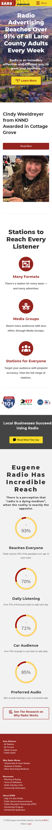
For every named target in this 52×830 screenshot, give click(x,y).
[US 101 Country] (9, 402)
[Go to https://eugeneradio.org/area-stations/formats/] (26, 274)
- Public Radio (9, 753)
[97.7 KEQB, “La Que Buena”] (26, 402)
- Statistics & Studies (12, 766)
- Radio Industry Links (13, 785)
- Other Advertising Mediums (16, 769)
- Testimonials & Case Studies (16, 763)
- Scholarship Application (14, 810)
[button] (2, 403)
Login (29, 824)
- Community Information (14, 788)
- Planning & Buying (12, 779)
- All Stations (8, 744)
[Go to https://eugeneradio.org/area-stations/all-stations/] (26, 361)
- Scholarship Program (13, 807)
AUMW (45, 820)
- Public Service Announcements (17, 801)
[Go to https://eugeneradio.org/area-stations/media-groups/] (26, 316)
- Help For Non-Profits (13, 798)
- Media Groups (10, 750)
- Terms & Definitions (12, 782)
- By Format (8, 747)
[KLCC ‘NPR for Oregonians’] (43, 402)
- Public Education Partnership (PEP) (19, 804)
